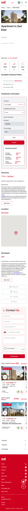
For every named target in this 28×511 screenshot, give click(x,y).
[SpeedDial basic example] (23, 482)
